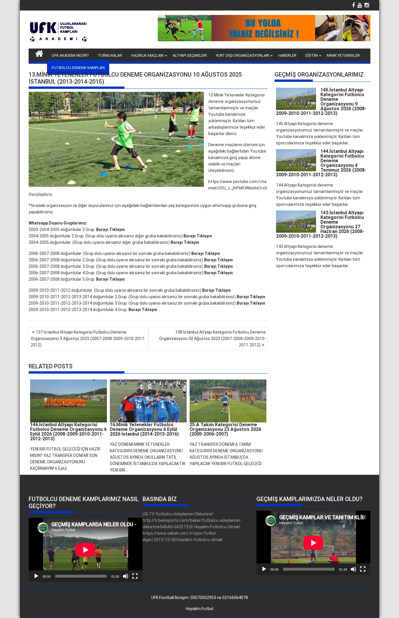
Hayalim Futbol (199, 608)
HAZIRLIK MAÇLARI (147, 55)
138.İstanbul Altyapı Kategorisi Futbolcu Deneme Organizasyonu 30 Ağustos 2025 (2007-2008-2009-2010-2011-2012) (212, 338)
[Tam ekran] (135, 576)
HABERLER (287, 55)
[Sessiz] (126, 576)
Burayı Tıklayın (110, 229)
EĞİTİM (312, 55)
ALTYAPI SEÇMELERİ (190, 55)
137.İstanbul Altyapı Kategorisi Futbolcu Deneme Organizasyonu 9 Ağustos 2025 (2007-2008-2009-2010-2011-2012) (88, 338)
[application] (86, 550)
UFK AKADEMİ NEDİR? (70, 55)
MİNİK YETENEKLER (343, 55)
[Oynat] (36, 576)
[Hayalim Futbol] (39, 53)
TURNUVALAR (110, 55)
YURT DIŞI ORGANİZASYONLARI (242, 55)
